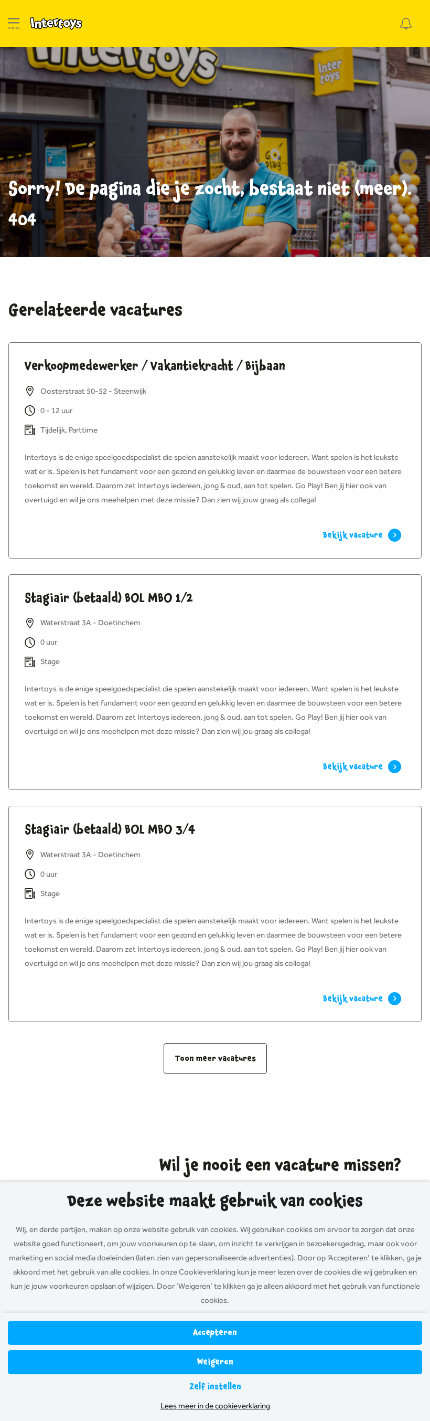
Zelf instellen (215, 1387)
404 (22, 220)
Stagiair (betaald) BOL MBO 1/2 (109, 598)
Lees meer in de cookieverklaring (215, 1406)
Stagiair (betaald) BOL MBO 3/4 (110, 829)
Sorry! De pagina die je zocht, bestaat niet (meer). (210, 189)
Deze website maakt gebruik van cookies (215, 1201)
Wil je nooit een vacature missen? (280, 1165)
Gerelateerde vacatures (95, 310)
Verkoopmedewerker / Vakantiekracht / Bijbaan (155, 366)
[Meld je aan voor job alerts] (406, 23)
